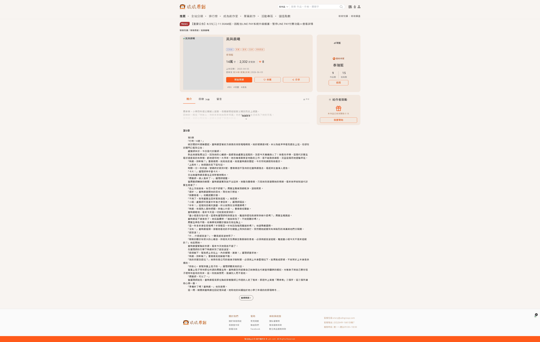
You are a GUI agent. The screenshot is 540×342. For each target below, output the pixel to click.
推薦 (183, 16)
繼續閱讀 (245, 298)
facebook (255, 329)
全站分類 (197, 16)
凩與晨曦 (205, 30)
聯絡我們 (255, 325)
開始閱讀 (239, 79)
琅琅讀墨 (355, 16)
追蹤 (338, 82)
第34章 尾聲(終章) (242, 72)
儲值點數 (285, 16)
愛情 (244, 50)
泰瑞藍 (229, 54)
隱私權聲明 (274, 321)
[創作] (355, 6)
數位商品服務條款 (277, 329)
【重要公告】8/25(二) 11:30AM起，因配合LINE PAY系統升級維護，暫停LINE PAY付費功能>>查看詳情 (252, 23)
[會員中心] (359, 6)
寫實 (237, 50)
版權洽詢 (233, 329)
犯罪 (251, 50)
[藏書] (350, 6)
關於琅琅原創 (235, 321)
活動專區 (267, 16)
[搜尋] (342, 6)
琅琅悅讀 (343, 16)
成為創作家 (230, 16)
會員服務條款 (275, 325)
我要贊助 (338, 120)
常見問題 (255, 321)
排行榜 (213, 16)
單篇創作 (250, 16)
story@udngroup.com (344, 318)
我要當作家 (234, 325)
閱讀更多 (246, 116)
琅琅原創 (194, 30)
